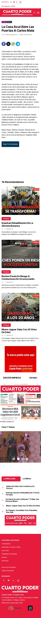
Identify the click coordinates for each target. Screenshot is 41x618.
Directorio (5, 561)
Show (9, 22)
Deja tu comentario (10, 144)
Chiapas (6, 219)
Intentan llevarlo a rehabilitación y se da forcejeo (22, 494)
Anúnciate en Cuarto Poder (11, 547)
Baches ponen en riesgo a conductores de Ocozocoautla (18, 277)
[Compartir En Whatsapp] (13, 45)
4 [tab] (27, 419)
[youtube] (14, 2)
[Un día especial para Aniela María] (20, 449)
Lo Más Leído (9, 478)
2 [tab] (18, 419)
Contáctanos (6, 544)
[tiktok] (20, 2)
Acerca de (5, 550)
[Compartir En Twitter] (8, 45)
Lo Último (27, 478)
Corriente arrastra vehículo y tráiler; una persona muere (22, 500)
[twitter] (17, 2)
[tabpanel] (20, 403)
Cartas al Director (8, 570)
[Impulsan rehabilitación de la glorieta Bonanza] (20, 201)
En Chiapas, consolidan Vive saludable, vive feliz (21, 511)
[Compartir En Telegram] (18, 45)
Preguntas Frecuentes (9, 554)
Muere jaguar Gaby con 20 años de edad (23, 506)
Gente (4, 22)
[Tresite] (14, 608)
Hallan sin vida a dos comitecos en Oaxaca (20, 487)
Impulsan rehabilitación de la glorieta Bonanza (17, 224)
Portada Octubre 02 (7, 421)
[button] (20, 410)
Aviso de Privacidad (8, 567)
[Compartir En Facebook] (4, 45)
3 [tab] (22, 419)
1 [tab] (14, 419)
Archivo (4, 557)
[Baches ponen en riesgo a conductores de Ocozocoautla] (20, 254)
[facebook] (11, 2)
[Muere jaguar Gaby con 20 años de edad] (20, 307)
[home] (17, 13)
